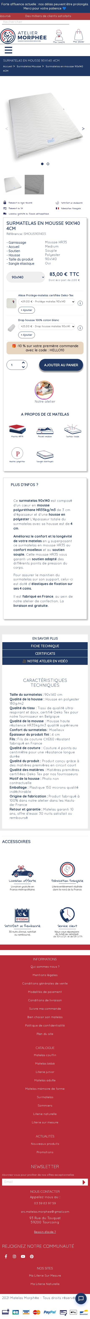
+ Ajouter (26, 310)
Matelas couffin (45, 1055)
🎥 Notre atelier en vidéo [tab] (45, 661)
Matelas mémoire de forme (45, 1089)
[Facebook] (6, 1256)
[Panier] (78, 36)
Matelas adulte (45, 1080)
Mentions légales (45, 975)
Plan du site (45, 1034)
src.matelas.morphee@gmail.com (45, 1212)
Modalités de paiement (45, 992)
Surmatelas (45, 1097)
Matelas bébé (45, 1063)
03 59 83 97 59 (45, 1203)
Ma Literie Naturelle (45, 1284)
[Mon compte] (59, 36)
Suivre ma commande (45, 1009)
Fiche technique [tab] (45, 646)
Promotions (45, 1152)
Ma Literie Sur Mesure (45, 1275)
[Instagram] (14, 1256)
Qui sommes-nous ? (45, 967)
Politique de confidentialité (45, 1025)
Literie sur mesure (45, 1122)
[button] (11, 50)
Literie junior (45, 1072)
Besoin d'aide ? (45, 1232)
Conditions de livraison (45, 1000)
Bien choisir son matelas (45, 1017)
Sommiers (45, 1105)
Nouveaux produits (45, 1144)
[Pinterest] (31, 1256)
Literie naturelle (45, 1114)
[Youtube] (23, 1256)
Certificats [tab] (45, 653)
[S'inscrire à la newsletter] (84, 1182)
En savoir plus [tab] (45, 638)
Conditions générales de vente (45, 983)
